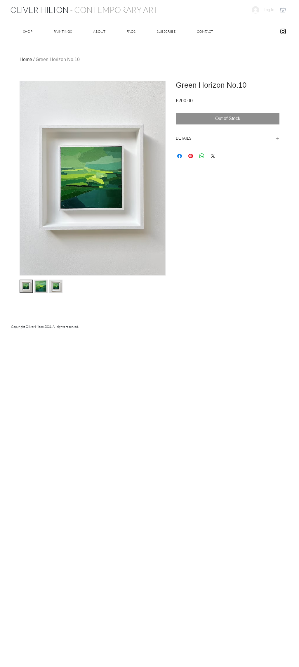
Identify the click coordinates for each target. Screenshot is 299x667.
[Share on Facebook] (179, 156)
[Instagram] (283, 31)
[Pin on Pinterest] (190, 156)
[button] (283, 10)
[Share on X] (212, 156)
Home (26, 59)
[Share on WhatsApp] (201, 156)
